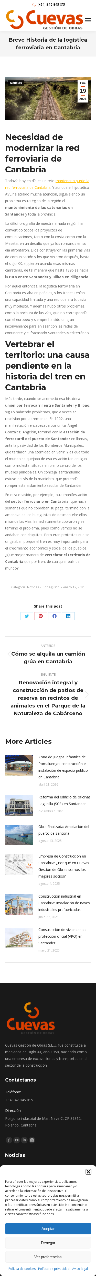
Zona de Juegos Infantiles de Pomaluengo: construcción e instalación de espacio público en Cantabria (63, 767)
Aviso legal (80, 1268)
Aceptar (48, 1228)
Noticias (16, 83)
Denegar (48, 1243)
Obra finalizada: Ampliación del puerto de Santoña (63, 830)
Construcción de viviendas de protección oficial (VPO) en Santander (62, 936)
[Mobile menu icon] (88, 20)
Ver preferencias (48, 1257)
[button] (88, 1171)
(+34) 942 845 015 (51, 4)
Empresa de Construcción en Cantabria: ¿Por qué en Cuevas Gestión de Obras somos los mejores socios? (63, 866)
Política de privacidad (54, 1268)
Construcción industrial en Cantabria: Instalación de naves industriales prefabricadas (64, 903)
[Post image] (19, 765)
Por (51, 587)
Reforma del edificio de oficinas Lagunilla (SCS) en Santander (64, 800)
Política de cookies (22, 1268)
